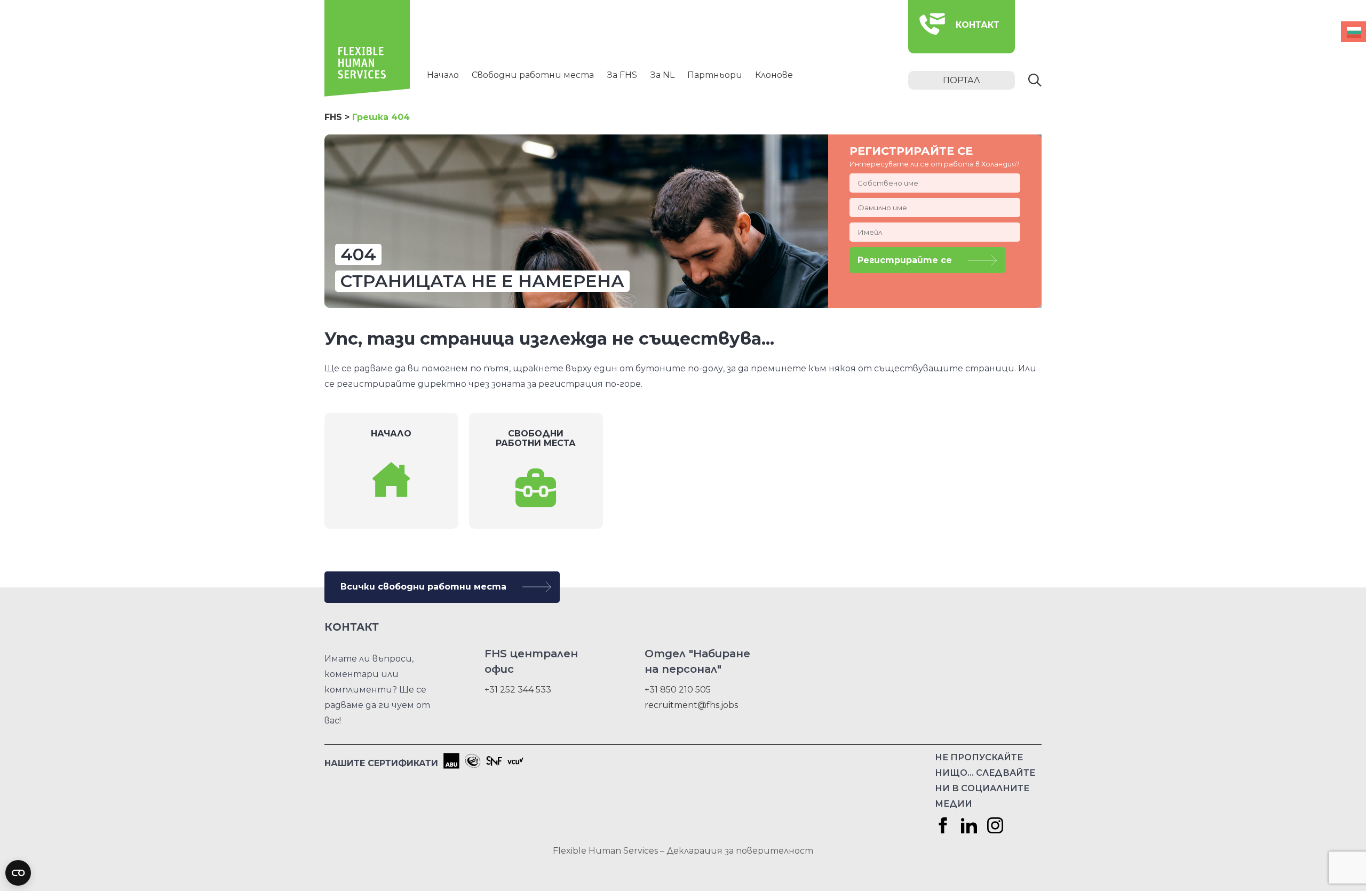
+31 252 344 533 (518, 690)
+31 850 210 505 (678, 690)
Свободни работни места (533, 75)
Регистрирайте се (904, 260)
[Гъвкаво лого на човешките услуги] (367, 94)
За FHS (622, 75)
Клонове (774, 75)
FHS (333, 117)
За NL (662, 75)
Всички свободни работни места (423, 587)
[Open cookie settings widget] (18, 873)
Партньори (714, 75)
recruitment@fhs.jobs (691, 705)
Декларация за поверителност (739, 851)
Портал (961, 80)
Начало (443, 75)
